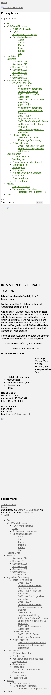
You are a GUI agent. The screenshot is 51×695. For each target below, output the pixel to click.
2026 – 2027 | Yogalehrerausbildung (28, 117)
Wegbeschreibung (21, 186)
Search (4, 199)
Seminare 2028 (19, 67)
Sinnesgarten (19, 167)
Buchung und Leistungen (24, 34)
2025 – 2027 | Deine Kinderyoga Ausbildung (29, 139)
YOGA (15, 31)
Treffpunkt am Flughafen (24, 189)
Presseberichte (20, 178)
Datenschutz (28, 512)
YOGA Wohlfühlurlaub (22, 29)
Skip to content (8, 18)
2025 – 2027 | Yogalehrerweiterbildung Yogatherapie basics (30, 89)
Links (9, 194)
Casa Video (18, 175)
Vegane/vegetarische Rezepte (27, 162)
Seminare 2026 (19, 61)
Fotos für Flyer (19, 181)
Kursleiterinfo (13, 56)
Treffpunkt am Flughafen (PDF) (33, 192)
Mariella (22, 48)
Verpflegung (18, 159)
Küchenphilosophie (21, 156)
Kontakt (10, 183)
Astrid (21, 40)
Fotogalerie (18, 170)
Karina (21, 45)
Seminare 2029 (19, 69)
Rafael (21, 50)
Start (9, 23)
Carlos (21, 42)
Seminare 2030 (19, 72)
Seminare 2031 (19, 75)
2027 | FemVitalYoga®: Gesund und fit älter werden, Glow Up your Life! (33, 124)
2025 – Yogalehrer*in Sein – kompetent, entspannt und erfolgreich (32, 148)
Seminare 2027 (19, 64)
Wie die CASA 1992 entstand (26, 173)
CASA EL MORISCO (29, 510)
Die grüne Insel (19, 164)
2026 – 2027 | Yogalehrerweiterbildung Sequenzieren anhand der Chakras (30, 109)
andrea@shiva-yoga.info (19, 414)
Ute (20, 53)
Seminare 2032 (19, 78)
